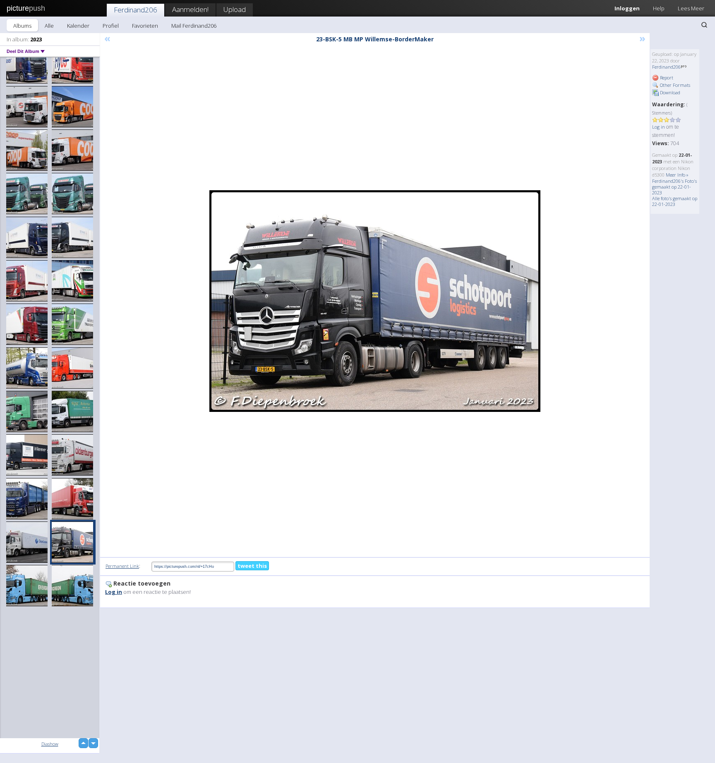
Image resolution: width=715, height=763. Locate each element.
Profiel (111, 25)
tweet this (252, 565)
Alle (49, 25)
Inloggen (627, 8)
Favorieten (145, 25)
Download (669, 92)
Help (659, 8)
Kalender (78, 25)
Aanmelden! (190, 9)
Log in (658, 127)
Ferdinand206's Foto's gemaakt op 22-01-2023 (674, 187)
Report (666, 77)
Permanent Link (122, 566)
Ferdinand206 (135, 9)
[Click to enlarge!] (374, 301)
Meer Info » (677, 175)
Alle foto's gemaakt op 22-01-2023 (674, 201)
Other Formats (674, 85)
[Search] (704, 24)
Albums (22, 25)
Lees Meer (691, 8)
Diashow (49, 744)
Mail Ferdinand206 (193, 25)
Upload (234, 9)
